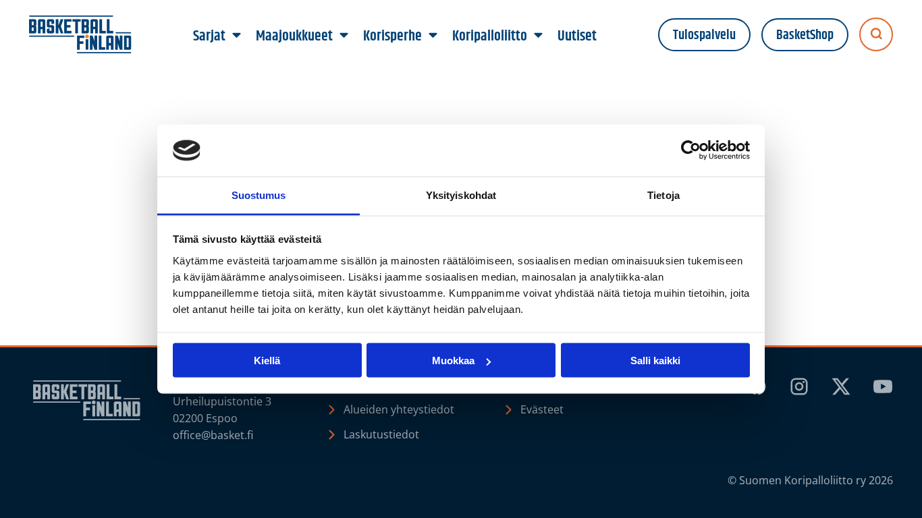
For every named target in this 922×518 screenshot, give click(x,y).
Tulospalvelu (704, 35)
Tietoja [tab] (663, 194)
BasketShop (805, 35)
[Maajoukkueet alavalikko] (344, 36)
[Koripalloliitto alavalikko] (539, 36)
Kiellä (267, 360)
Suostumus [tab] (259, 194)
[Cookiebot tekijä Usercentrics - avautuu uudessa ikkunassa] (691, 150)
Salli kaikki (655, 360)
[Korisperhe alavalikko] (433, 36)
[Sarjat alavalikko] (237, 36)
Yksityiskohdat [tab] (461, 194)
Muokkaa (453, 360)
